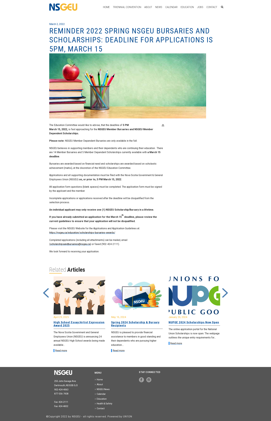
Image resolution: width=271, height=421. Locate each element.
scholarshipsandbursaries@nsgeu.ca (70, 244)
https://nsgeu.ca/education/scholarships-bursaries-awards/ (82, 232)
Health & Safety (104, 403)
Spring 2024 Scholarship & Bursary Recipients (134, 324)
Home (106, 7)
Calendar (171, 7)
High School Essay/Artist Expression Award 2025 (77, 324)
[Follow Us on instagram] (148, 380)
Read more (60, 350)
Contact (211, 7)
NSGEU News (103, 389)
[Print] (163, 125)
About (148, 7)
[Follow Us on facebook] (141, 380)
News (158, 7)
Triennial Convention (127, 7)
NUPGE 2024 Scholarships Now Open (192, 322)
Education (187, 7)
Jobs (200, 7)
